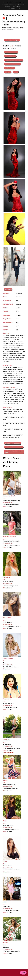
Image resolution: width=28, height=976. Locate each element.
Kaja (4, 902)
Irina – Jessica (8, 658)
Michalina (6, 577)
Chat (23, 972)
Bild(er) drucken (8, 289)
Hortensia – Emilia (9, 496)
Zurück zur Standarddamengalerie (12, 40)
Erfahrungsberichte (17, 6)
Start (4, 2)
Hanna (5, 942)
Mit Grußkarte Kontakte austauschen (12, 64)
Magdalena (7, 699)
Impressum (7, 6)
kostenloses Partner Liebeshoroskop (12, 443)
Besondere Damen (20, 2)
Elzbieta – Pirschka (9, 536)
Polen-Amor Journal (12, 8)
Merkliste (16, 71)
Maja (4, 821)
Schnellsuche (12, 4)
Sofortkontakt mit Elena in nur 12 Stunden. (13, 60)
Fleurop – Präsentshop (9, 68)
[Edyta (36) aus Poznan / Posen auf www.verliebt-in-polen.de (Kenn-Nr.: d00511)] (12, 848)
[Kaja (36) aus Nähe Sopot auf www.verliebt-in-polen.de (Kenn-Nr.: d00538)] (12, 888)
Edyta (5, 861)
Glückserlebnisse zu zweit (10, 56)
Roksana (6, 739)
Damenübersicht (10, 2)
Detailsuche (5, 4)
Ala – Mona (7, 618)
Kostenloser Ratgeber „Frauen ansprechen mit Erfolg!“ (14, 452)
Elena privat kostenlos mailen (11, 52)
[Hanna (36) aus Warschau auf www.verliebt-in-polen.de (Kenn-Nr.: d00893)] (12, 929)
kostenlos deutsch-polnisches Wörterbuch (14, 447)
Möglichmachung (20, 4)
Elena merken (8, 71)
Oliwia (5, 780)
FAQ (19, 8)
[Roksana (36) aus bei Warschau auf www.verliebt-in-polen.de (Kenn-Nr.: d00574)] (12, 726)
